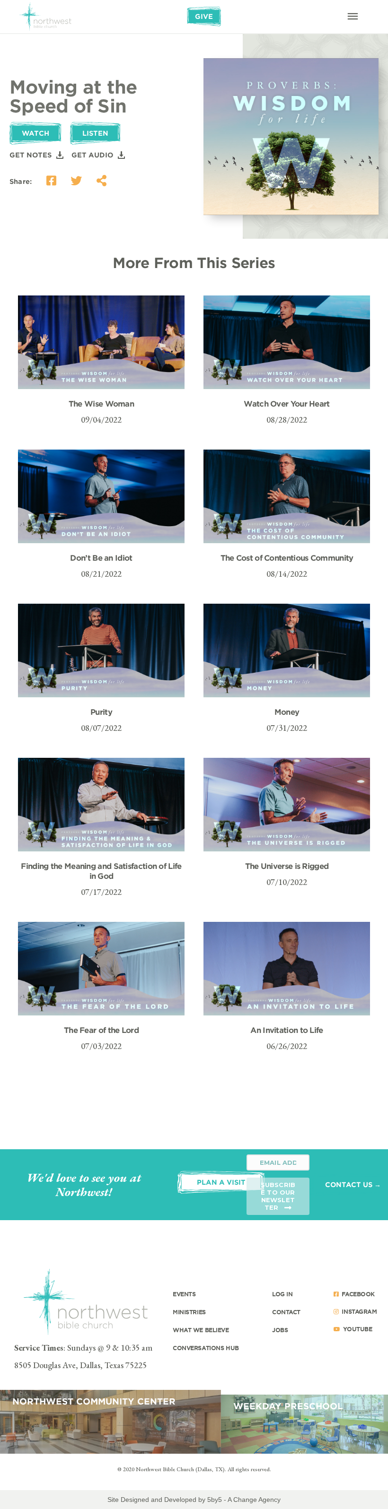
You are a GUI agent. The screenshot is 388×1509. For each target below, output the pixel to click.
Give (204, 16)
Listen (95, 133)
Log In (282, 1294)
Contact (286, 1312)
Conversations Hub (206, 1348)
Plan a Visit (221, 1182)
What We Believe (201, 1330)
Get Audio (92, 155)
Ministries (189, 1312)
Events (184, 1294)
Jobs (280, 1330)
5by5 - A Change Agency (244, 1499)
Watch (35, 133)
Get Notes (30, 155)
